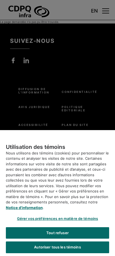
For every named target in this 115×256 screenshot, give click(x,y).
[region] (57, 193)
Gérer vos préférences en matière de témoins (57, 218)
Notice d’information (24, 207)
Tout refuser (57, 233)
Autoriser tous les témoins (57, 247)
